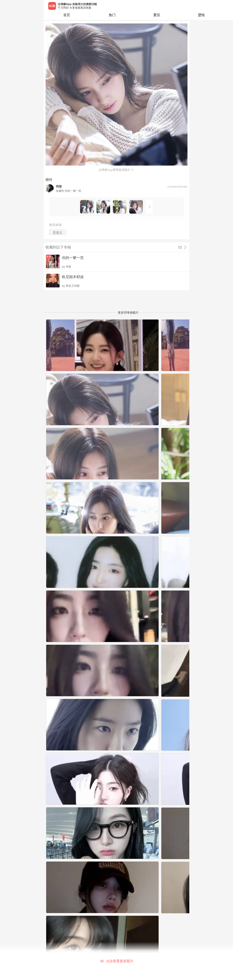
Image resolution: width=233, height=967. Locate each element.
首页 (66, 15)
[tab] (112, 15)
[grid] (117, 643)
